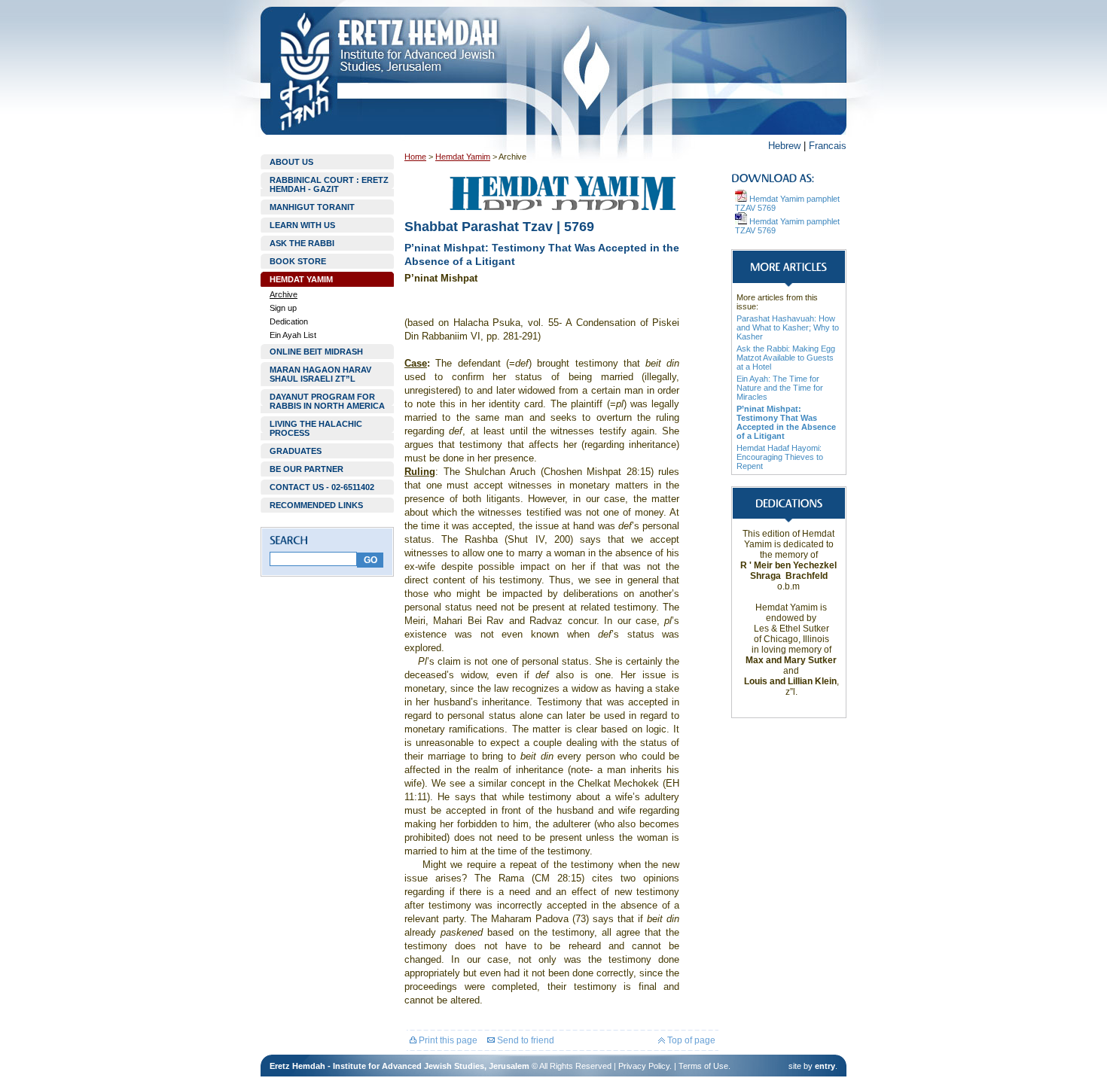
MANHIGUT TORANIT (312, 207)
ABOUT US (291, 161)
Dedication (289, 321)
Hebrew (784, 145)
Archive (283, 294)
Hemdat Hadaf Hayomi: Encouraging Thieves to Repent (779, 456)
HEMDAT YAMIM (301, 279)
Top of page (690, 1040)
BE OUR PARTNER (306, 468)
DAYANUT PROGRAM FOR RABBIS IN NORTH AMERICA (327, 401)
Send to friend (524, 1040)
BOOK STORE (298, 261)
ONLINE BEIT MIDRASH (316, 351)
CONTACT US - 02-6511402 (322, 487)
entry (825, 1065)
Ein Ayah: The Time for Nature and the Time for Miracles (779, 387)
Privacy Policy (643, 1065)
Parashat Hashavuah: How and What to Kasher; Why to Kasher (787, 327)
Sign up (283, 307)
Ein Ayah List (293, 335)
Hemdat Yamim (462, 156)
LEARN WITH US (302, 225)
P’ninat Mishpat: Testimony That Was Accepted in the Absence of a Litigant (786, 422)
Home (415, 156)
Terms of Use (703, 1065)
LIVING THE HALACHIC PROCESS (316, 428)
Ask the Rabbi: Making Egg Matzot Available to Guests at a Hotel (785, 357)
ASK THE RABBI (302, 243)
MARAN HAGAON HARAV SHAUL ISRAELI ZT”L (320, 374)
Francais (827, 145)
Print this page (446, 1040)
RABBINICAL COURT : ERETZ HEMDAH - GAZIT (329, 184)
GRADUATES (296, 450)
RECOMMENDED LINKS (316, 505)
